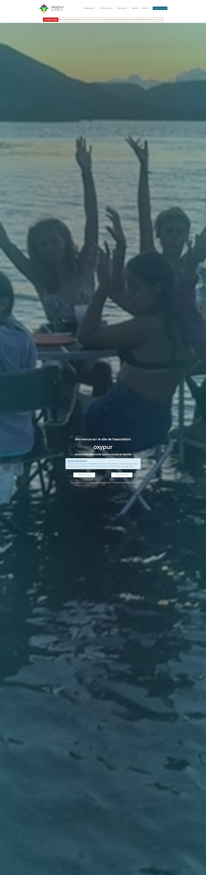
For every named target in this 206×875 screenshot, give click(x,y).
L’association (89, 8)
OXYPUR (57, 7)
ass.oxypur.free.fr (128, 466)
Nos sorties (121, 8)
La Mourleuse (105, 8)
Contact (145, 8)
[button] (160, 8)
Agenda (135, 8)
